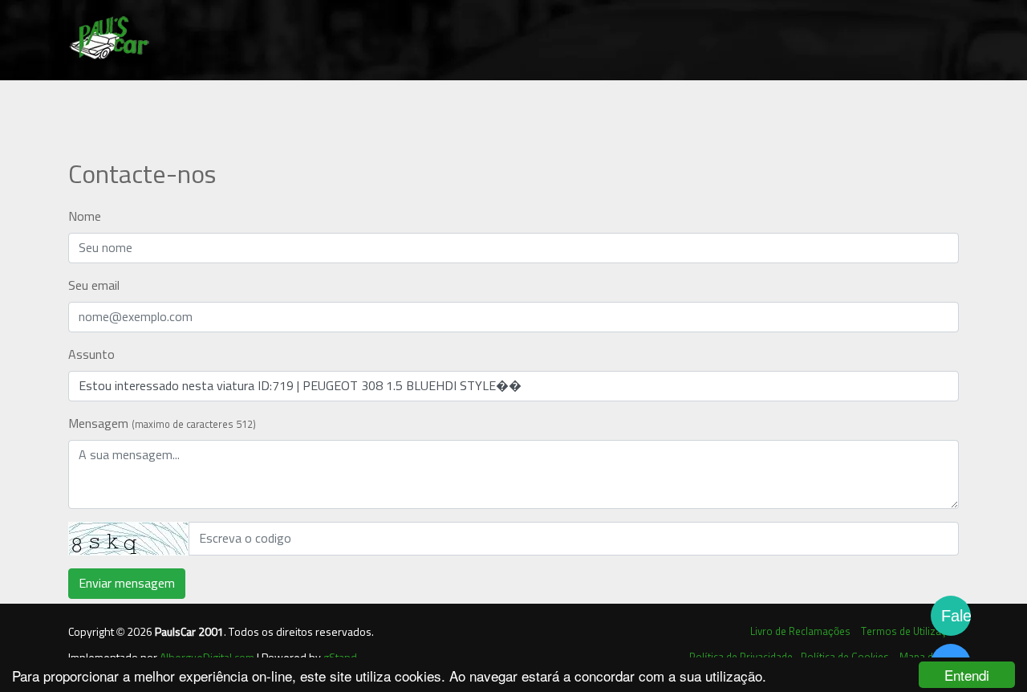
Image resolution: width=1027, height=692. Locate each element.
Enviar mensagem (127, 583)
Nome (84, 216)
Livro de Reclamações (800, 632)
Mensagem (162, 423)
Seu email (94, 285)
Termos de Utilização (910, 632)
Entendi (966, 675)
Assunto (91, 354)
